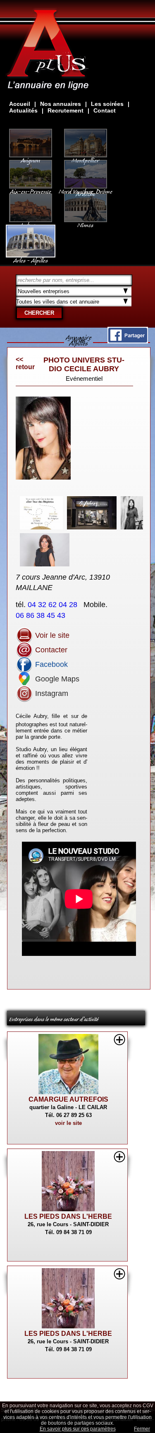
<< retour (25, 363)
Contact (104, 110)
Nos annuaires (60, 103)
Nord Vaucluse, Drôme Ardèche (85, 191)
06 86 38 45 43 (41, 615)
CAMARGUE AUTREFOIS (68, 1099)
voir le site (68, 1123)
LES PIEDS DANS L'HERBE (68, 1216)
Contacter (50, 650)
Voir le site (51, 635)
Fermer (142, 1429)
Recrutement (65, 110)
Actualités (23, 110)
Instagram (50, 693)
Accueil (19, 103)
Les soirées (107, 103)
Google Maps (56, 679)
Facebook (50, 664)
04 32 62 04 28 (53, 604)
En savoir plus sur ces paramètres (78, 1429)
